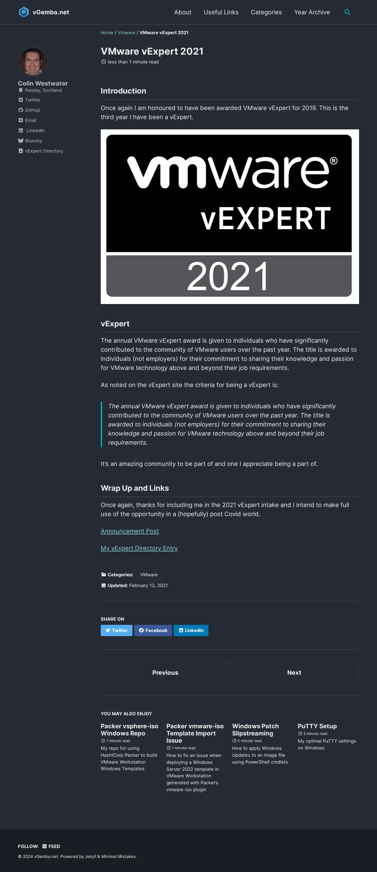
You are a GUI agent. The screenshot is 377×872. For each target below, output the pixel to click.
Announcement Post (130, 531)
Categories (266, 12)
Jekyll (90, 856)
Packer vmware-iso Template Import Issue (195, 733)
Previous (165, 672)
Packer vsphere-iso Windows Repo (129, 729)
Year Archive (312, 12)
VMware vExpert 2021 (152, 51)
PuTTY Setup (317, 726)
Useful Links (221, 12)
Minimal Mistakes (118, 856)
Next (294, 672)
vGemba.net (51, 12)
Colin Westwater (43, 83)
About (183, 12)
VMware (149, 574)
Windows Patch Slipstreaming (255, 729)
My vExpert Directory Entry (139, 548)
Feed (53, 846)
